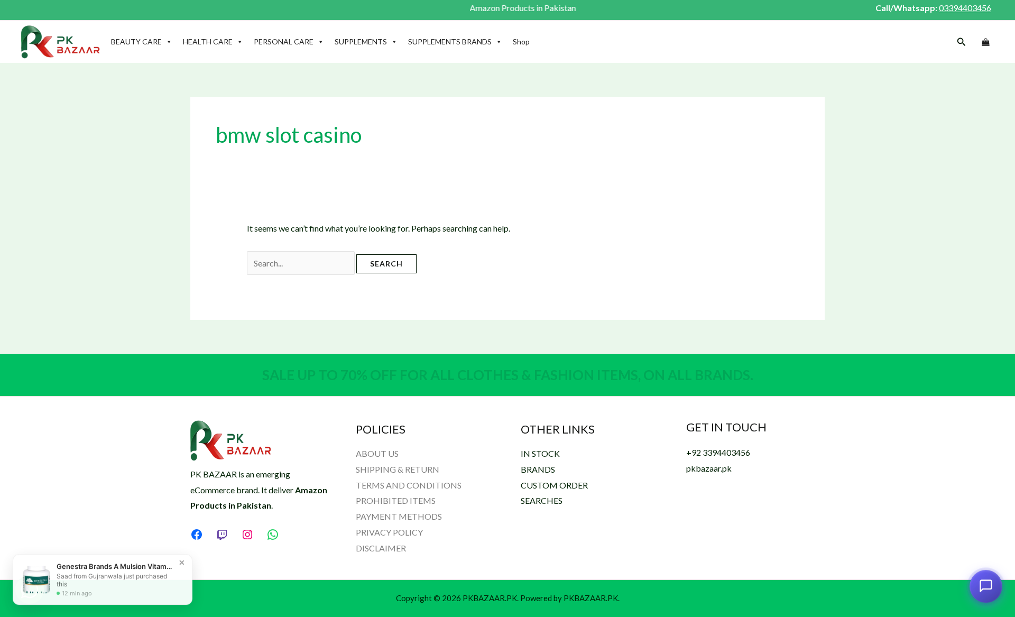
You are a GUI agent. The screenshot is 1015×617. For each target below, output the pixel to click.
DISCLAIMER (381, 548)
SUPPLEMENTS (361, 41)
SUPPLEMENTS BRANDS (450, 41)
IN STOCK (540, 453)
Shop (521, 41)
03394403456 (965, 8)
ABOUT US (377, 453)
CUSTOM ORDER (554, 485)
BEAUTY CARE (136, 41)
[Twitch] (222, 534)
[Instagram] (247, 534)
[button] (961, 42)
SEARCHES (541, 500)
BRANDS (538, 469)
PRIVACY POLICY (389, 532)
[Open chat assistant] (986, 588)
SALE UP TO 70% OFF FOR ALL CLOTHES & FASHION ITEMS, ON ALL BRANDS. (507, 374)
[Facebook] (196, 534)
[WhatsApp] (272, 534)
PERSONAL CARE (283, 41)
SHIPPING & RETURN (397, 469)
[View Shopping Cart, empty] (985, 42)
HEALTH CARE (208, 41)
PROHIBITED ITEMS (396, 500)
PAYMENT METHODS (399, 516)
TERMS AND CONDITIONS (409, 485)
